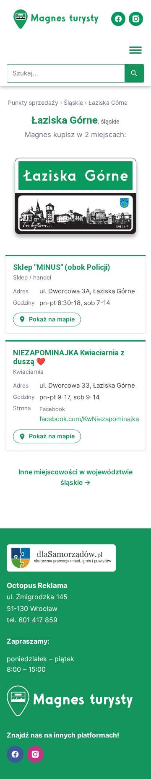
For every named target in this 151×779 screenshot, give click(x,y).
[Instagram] (136, 19)
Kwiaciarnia (28, 371)
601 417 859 (37, 620)
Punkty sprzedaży (33, 102)
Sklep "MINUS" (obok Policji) (61, 267)
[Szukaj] (134, 73)
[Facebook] (118, 19)
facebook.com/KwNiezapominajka (89, 419)
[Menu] (135, 49)
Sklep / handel (32, 277)
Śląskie (73, 102)
